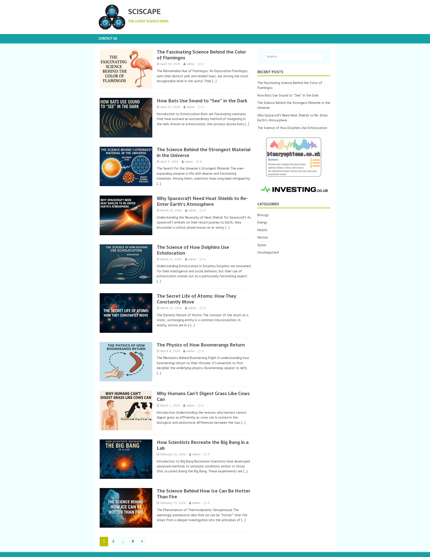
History (262, 237)
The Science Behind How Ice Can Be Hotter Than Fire (203, 493)
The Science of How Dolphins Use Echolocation (193, 250)
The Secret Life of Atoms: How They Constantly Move (196, 298)
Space (261, 245)
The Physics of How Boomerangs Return (201, 344)
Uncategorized (268, 252)
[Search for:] (294, 56)
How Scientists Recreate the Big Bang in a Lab (203, 445)
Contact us (108, 39)
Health (262, 230)
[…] (214, 81)
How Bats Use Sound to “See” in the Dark (202, 100)
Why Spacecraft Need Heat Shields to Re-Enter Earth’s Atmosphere (202, 201)
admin (191, 64)
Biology (263, 215)
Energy (262, 222)
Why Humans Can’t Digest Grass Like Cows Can (203, 396)
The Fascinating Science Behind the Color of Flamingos (201, 54)
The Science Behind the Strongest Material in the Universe (203, 152)
